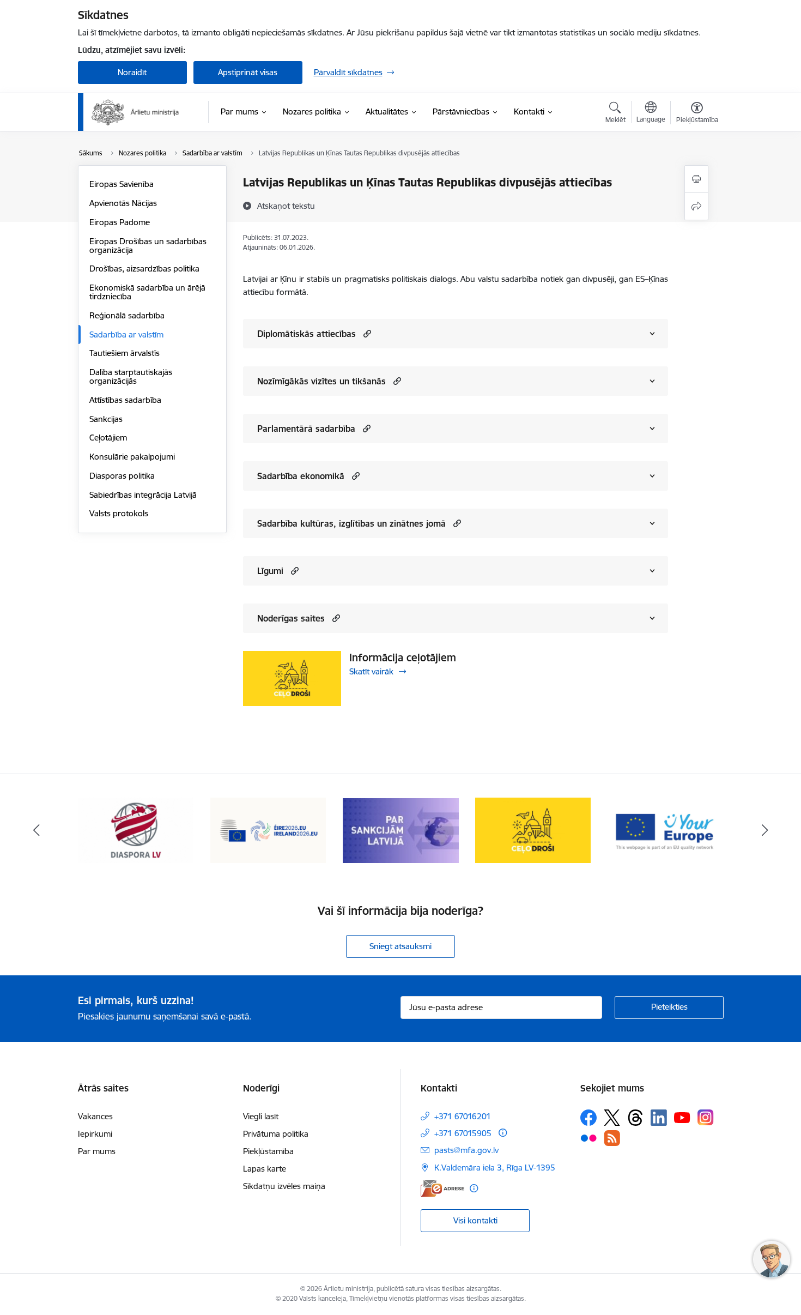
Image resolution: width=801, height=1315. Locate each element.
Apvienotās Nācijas (123, 203)
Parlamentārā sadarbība (306, 428)
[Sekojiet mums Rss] (612, 1138)
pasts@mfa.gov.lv (466, 1150)
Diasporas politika (122, 475)
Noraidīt (132, 72)
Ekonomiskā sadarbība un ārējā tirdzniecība (147, 291)
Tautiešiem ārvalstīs (124, 353)
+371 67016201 (462, 1116)
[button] (366, 333)
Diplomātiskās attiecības (306, 333)
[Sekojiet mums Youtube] (682, 1117)
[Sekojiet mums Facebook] (588, 1117)
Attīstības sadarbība (125, 400)
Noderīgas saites (291, 618)
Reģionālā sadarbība (127, 315)
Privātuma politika (275, 1134)
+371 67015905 (462, 1133)
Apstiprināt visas (247, 72)
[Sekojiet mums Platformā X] (612, 1117)
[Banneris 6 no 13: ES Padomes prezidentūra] (136, 829)
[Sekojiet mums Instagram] (705, 1117)
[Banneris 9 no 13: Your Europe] (533, 829)
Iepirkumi (95, 1134)
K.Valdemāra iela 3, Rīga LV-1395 (494, 1167)
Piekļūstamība (268, 1151)
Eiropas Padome (119, 222)
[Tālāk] (765, 830)
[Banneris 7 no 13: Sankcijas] (268, 829)
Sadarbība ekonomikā (300, 475)
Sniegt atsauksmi (400, 946)
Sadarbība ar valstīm (126, 334)
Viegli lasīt (260, 1116)
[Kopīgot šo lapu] (696, 206)
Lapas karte (264, 1168)
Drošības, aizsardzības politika (144, 268)
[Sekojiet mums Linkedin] (659, 1117)
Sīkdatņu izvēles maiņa (284, 1186)
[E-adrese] (442, 1188)
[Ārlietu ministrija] (136, 112)
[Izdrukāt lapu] (696, 179)
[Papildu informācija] (503, 1133)
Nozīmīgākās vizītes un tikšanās (321, 381)
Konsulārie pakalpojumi (132, 456)
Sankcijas (106, 419)
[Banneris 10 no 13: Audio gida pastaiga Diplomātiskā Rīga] (665, 829)
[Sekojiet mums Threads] (635, 1117)
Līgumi (270, 570)
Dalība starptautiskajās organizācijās (130, 376)
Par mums (97, 1151)
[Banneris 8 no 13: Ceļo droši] (401, 829)
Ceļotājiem (108, 437)
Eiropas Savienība (121, 184)
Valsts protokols (118, 513)
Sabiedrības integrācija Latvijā (143, 495)
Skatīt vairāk (371, 671)
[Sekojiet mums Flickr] (588, 1137)
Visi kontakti (475, 1220)
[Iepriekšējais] (36, 830)
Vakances (95, 1116)
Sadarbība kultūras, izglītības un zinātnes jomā (351, 523)
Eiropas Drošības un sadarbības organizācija (148, 245)
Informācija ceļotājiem (402, 657)
